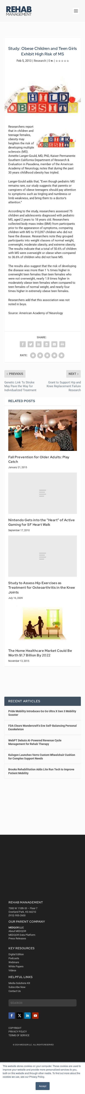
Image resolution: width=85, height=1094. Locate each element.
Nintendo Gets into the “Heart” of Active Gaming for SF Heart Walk (41, 522)
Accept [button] (42, 1086)
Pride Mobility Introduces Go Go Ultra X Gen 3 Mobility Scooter (42, 713)
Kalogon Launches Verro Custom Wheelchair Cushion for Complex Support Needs (41, 756)
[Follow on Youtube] (35, 1015)
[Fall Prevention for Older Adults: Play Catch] (42, 430)
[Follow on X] (19, 1015)
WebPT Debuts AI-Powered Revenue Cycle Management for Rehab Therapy (34, 742)
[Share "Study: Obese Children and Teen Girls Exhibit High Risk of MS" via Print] (62, 344)
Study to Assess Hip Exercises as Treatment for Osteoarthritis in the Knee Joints (41, 587)
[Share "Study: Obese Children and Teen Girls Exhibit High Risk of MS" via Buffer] (46, 344)
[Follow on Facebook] (11, 1015)
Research (40, 61)
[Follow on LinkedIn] (27, 1015)
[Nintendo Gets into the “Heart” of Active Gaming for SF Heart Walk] (42, 493)
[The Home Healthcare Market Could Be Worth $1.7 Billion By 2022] (42, 623)
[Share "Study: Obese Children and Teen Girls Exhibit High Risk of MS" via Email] (54, 344)
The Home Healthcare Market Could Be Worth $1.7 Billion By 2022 (40, 653)
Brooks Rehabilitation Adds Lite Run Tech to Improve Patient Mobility (41, 771)
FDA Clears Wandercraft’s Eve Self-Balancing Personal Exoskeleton (42, 727)
